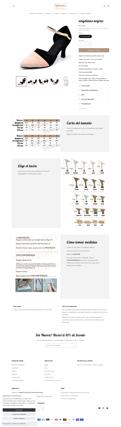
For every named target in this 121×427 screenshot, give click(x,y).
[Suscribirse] (74, 345)
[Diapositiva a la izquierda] (14, 81)
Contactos (47, 374)
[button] (14, 6)
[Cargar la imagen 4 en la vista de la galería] (54, 81)
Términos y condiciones (68, 399)
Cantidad (81, 40)
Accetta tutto (19, 410)
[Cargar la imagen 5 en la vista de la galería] (66, 81)
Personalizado (85, 36)
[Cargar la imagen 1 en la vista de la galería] (21, 81)
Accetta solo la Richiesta (19, 414)
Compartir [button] (84, 108)
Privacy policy (7, 423)
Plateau (14, 371)
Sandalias (15, 368)
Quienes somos (49, 371)
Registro (14, 374)
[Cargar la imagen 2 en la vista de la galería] (32, 81)
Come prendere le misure (52, 380)
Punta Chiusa (16, 377)
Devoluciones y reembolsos (69, 395)
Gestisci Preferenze (19, 418)
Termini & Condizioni (19, 423)
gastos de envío (95, 28)
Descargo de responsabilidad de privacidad (75, 392)
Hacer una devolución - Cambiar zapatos (90, 365)
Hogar (46, 365)
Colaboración (48, 377)
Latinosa (57, 423)
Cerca (46, 368)
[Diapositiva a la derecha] (73, 81)
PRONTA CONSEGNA (18, 365)
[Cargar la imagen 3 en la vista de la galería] (43, 81)
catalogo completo (17, 380)
